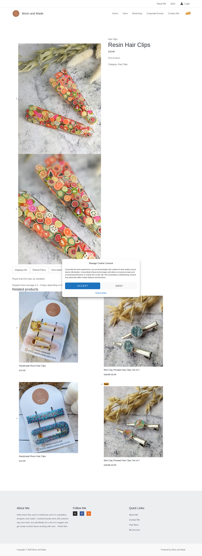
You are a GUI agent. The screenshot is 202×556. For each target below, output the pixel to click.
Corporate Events (155, 13)
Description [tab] (56, 270)
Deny (119, 286)
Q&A (173, 3)
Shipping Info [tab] (21, 270)
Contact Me (173, 13)
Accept (82, 286)
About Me (161, 3)
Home (115, 13)
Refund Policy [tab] (39, 270)
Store (125, 13)
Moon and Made (32, 13)
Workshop (137, 13)
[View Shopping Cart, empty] (187, 13)
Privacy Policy (101, 293)
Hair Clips (113, 39)
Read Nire (62, 526)
